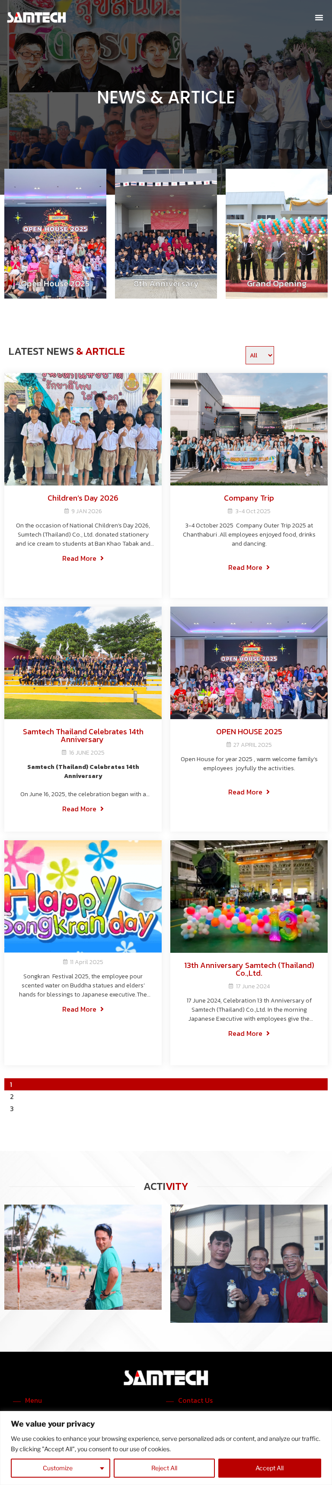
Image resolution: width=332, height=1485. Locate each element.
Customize (58, 1468)
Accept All (269, 1468)
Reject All (164, 1468)
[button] (319, 17)
